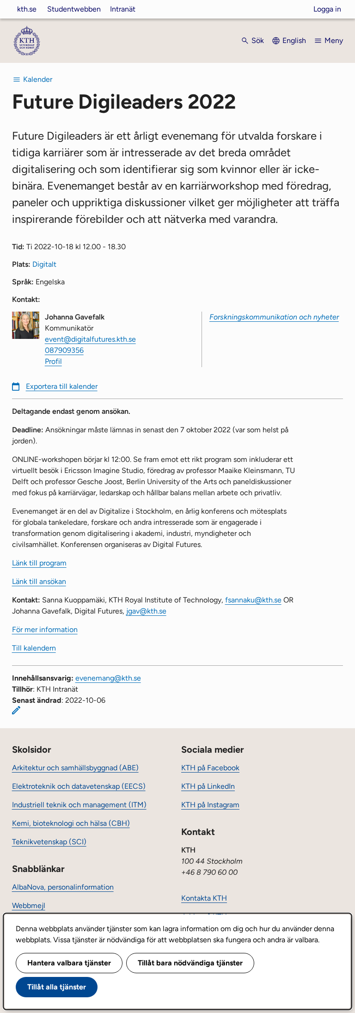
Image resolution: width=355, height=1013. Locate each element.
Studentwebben (74, 9)
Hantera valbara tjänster (69, 962)
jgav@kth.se (146, 611)
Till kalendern (34, 648)
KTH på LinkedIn (208, 786)
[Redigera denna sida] (16, 710)
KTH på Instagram (210, 804)
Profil (53, 361)
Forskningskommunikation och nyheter (274, 317)
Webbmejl (28, 905)
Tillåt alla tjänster (56, 986)
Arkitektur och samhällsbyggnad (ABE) (75, 767)
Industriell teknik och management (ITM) (79, 804)
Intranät (122, 9)
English (294, 40)
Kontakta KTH (204, 898)
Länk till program (39, 563)
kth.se (27, 9)
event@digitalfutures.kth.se (90, 339)
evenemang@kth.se (108, 678)
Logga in (327, 9)
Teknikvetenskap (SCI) (49, 841)
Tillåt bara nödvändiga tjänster (190, 962)
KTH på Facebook (210, 767)
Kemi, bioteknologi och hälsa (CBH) (71, 823)
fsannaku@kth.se (253, 600)
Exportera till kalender (62, 386)
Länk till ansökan (39, 581)
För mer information (45, 629)
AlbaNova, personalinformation (63, 887)
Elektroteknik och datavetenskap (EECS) (79, 786)
